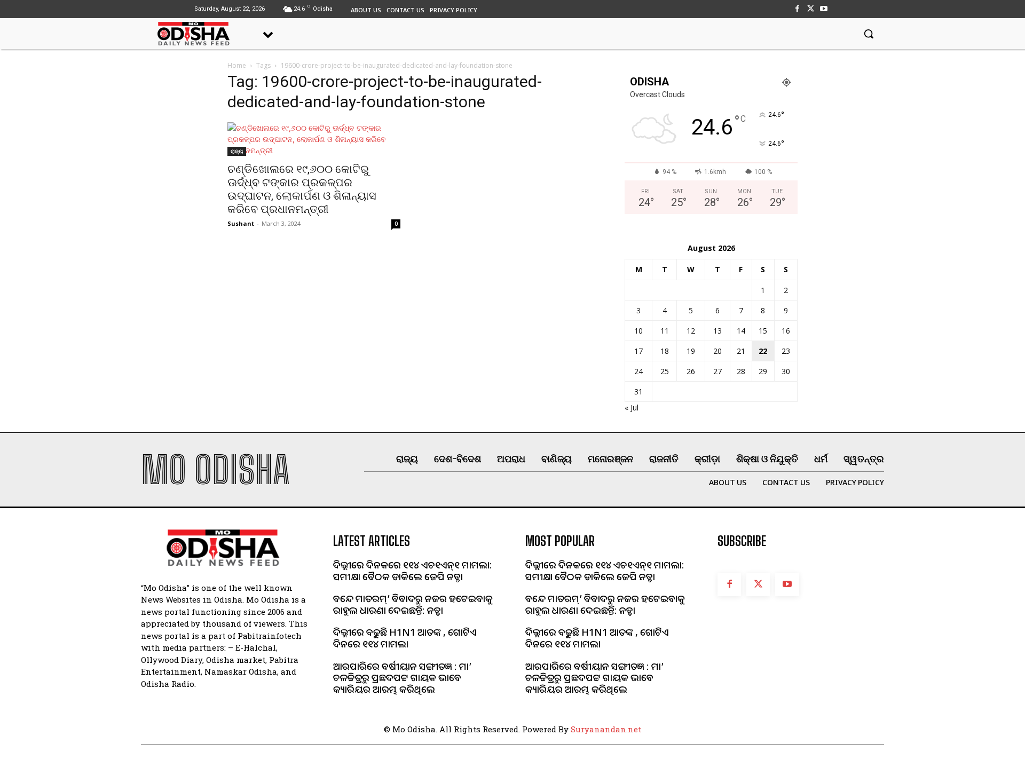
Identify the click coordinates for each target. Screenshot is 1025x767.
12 (691, 331)
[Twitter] (810, 8)
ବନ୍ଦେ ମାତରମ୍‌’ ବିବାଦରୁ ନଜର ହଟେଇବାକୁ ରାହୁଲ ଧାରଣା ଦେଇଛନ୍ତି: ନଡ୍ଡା (413, 604)
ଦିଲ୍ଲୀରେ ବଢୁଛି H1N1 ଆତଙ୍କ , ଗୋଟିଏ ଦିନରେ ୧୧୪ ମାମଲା (405, 638)
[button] (868, 33)
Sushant (240, 223)
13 (717, 331)
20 (717, 351)
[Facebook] (796, 8)
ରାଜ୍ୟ (237, 151)
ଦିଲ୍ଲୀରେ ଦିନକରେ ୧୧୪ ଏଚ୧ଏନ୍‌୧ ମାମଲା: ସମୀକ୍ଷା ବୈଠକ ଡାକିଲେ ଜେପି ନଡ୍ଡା (412, 570)
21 (741, 351)
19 (691, 351)
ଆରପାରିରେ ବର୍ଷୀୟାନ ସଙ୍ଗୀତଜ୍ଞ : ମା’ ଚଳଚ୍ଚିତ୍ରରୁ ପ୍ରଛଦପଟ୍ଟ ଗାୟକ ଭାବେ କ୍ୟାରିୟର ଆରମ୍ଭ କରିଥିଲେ (402, 677)
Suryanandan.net (606, 729)
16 (786, 331)
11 (664, 331)
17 (638, 351)
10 (638, 331)
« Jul (631, 407)
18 (664, 351)
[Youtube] (824, 8)
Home (236, 65)
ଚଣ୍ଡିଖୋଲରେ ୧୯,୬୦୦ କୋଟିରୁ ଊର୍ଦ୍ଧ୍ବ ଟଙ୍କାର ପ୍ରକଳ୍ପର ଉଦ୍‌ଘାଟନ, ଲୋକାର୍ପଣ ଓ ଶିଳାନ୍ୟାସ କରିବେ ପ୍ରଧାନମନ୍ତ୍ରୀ (301, 189)
